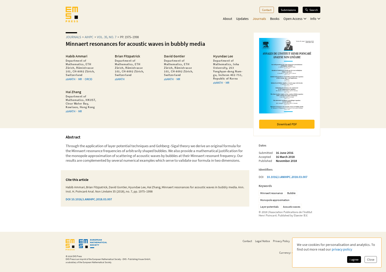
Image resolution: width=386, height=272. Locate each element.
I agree (354, 259)
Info (313, 18)
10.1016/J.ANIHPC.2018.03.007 (287, 177)
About (227, 18)
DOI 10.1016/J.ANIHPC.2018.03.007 (89, 199)
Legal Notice (262, 241)
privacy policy (342, 249)
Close (370, 259)
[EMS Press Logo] (72, 15)
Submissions (288, 10)
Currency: (285, 252)
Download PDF (287, 124)
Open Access (292, 18)
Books (274, 18)
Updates (242, 18)
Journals (259, 18)
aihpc (89, 37)
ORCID (88, 79)
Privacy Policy (281, 241)
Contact (266, 10)
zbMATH (70, 79)
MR (80, 79)
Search (313, 10)
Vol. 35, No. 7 (106, 37)
